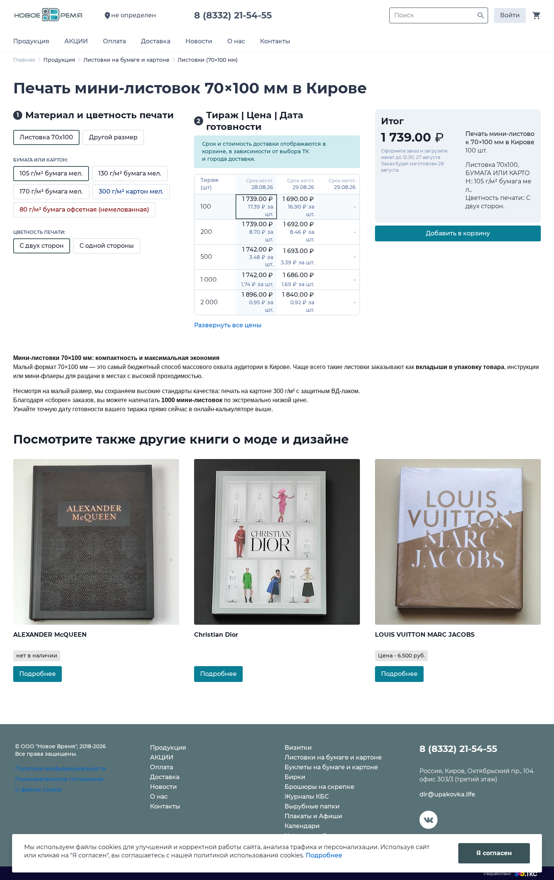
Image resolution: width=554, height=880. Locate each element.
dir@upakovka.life (447, 794)
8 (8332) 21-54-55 (235, 15)
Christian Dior (216, 634)
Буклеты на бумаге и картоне (331, 767)
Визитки (298, 747)
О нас (159, 796)
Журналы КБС (307, 796)
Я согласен (494, 853)
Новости (163, 786)
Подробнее (37, 673)
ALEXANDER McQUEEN (50, 634)
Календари (302, 826)
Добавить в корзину (458, 233)
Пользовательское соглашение (59, 779)
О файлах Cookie (38, 789)
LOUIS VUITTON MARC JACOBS (424, 634)
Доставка (164, 777)
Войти (510, 15)
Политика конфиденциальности (60, 768)
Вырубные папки (312, 806)
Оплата (161, 767)
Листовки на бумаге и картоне (126, 59)
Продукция (59, 59)
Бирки (295, 777)
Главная (24, 59)
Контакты (165, 806)
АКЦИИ (161, 757)
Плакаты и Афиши (313, 816)
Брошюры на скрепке (319, 786)
